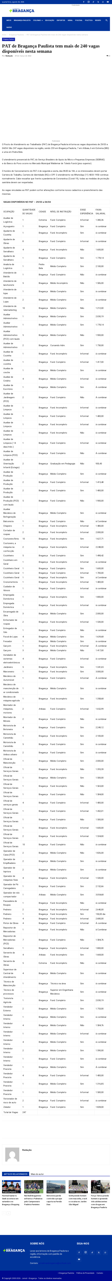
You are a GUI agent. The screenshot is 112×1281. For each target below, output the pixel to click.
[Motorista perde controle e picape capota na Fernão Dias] (56, 1186)
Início (8, 20)
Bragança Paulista (22, 20)
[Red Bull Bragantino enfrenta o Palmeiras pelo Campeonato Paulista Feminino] (33, 1186)
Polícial (78, 20)
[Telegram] (45, 62)
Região (98, 20)
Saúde (9, 27)
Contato (100, 1273)
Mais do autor (37, 1174)
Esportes (61, 20)
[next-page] (8, 1213)
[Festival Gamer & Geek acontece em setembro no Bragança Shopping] (11, 1186)
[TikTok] (93, 2)
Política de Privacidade (85, 1273)
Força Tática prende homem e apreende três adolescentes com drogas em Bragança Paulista (100, 1202)
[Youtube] (108, 2)
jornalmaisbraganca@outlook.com (55, 1263)
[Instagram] (88, 2)
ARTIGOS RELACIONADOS (15, 1174)
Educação (49, 20)
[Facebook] (84, 2)
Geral (70, 20)
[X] (98, 2)
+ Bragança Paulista (66, 1273)
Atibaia (50, 1192)
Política (88, 20)
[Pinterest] (25, 62)
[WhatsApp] (103, 2)
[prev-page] (4, 1213)
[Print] (38, 62)
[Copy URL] (5, 62)
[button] (106, 20)
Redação (9, 56)
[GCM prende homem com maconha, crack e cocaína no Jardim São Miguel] (78, 1186)
